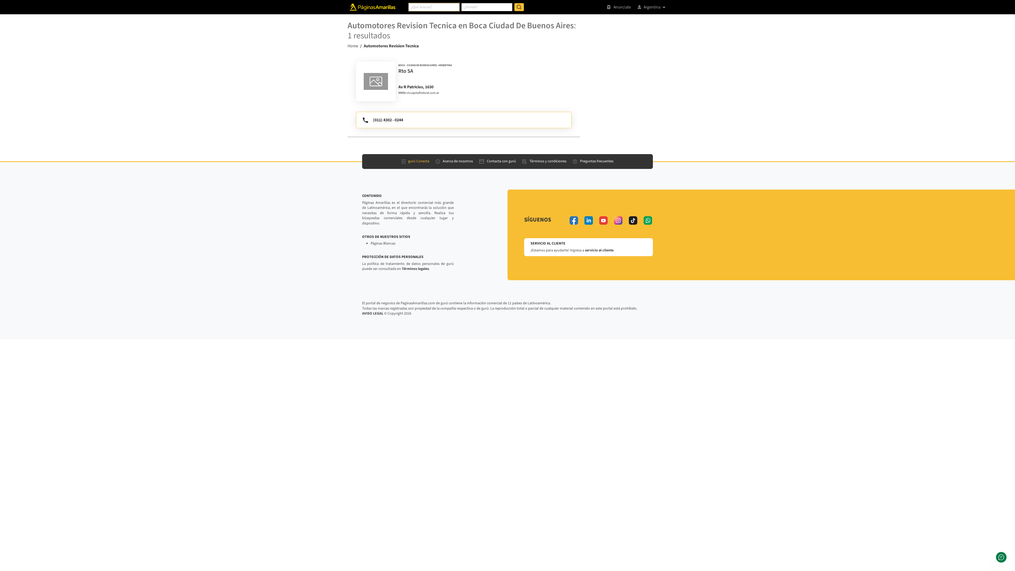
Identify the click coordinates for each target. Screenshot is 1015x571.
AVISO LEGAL (372, 313)
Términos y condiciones (547, 161)
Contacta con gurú (501, 161)
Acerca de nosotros (458, 161)
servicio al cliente (599, 250)
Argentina (652, 7)
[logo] (376, 81)
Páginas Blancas (383, 243)
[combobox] (434, 7)
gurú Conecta (418, 161)
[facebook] (574, 220)
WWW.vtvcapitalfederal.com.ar (418, 93)
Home (353, 46)
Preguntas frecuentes (596, 161)
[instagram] (618, 220)
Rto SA (405, 71)
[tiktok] (633, 220)
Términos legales (415, 268)
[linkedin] (588, 220)
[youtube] (603, 220)
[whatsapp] (648, 220)
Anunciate (622, 7)
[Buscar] (519, 7)
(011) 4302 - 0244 (388, 120)
